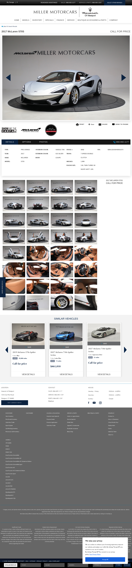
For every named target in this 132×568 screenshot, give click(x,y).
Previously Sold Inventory (12, 431)
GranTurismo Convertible (12, 455)
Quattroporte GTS (10, 492)
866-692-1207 (59, 395)
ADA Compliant (54, 561)
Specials (49, 20)
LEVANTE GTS (9, 480)
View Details (28, 374)
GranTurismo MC (10, 467)
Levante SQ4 (9, 486)
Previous (8, 77)
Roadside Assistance (72, 428)
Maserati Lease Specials (53, 416)
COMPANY (111, 413)
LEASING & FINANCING (53, 413)
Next (123, 77)
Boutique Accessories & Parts (92, 20)
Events (110, 428)
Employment (111, 425)
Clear (127, 565)
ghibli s (8, 449)
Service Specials (71, 419)
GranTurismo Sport (11, 473)
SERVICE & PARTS (72, 413)
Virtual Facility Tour (113, 422)
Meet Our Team (112, 431)
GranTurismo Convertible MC (13, 458)
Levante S (8, 483)
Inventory (37, 20)
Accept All (105, 559)
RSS (27, 561)
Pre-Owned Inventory (11, 419)
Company (113, 20)
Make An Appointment (73, 416)
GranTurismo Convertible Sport (14, 464)
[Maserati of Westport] (55, 12)
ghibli (7, 446)
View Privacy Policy (95, 554)
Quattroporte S (9, 495)
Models (25, 20)
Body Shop (70, 431)
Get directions (15, 402)
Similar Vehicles (10, 565)
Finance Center (51, 419)
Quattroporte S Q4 (10, 498)
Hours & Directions (113, 419)
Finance (60, 20)
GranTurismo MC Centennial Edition (15, 470)
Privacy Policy (42, 561)
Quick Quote (9, 425)
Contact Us (111, 416)
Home (16, 20)
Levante (8, 476)
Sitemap (32, 561)
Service (71, 20)
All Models (8, 443)
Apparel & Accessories (73, 425)
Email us (51, 401)
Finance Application (52, 422)
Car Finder (29, 413)
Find (118, 565)
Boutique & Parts (93, 413)
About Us (110, 434)
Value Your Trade (10, 422)
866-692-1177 (57, 391)
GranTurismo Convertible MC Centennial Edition (18, 461)
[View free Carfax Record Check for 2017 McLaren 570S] (9, 132)
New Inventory (9, 416)
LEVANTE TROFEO (11, 489)
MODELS (8, 440)
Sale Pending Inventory (12, 428)
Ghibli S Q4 (9, 452)
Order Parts (70, 422)
